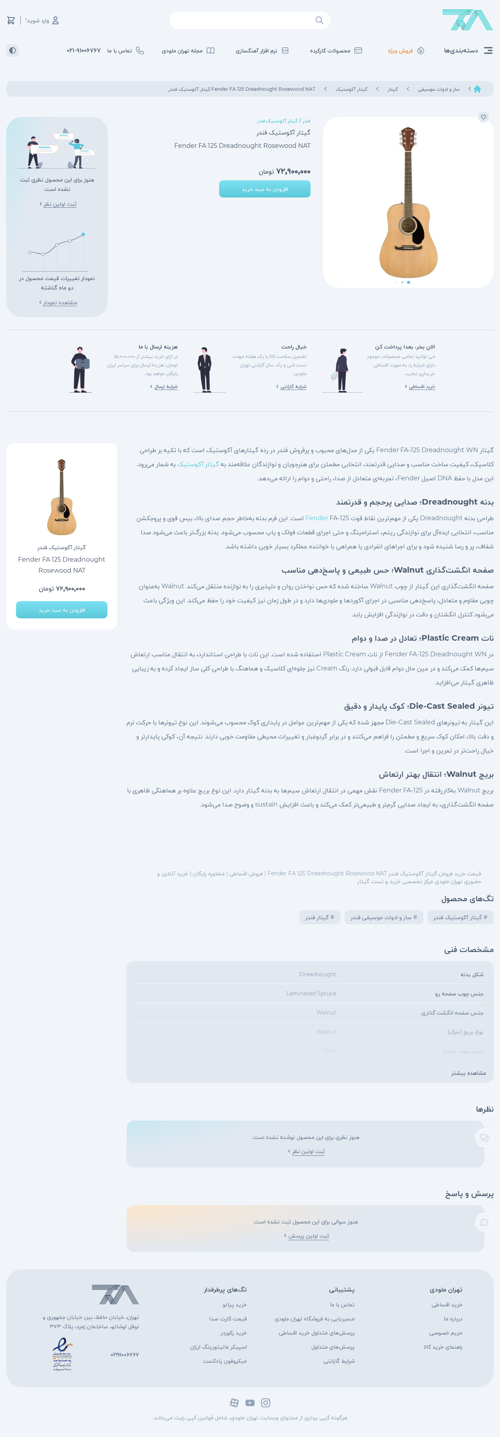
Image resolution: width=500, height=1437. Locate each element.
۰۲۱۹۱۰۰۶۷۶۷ (125, 1354)
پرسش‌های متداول (333, 1346)
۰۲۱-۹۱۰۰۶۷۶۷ (84, 50)
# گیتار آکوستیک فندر (461, 917)
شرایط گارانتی (339, 1360)
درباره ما (453, 1318)
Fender (316, 518)
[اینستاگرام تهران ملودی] (265, 1402)
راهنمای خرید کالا (442, 1346)
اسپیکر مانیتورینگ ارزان (218, 1346)
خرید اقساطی (447, 1304)
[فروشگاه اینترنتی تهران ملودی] (468, 20)
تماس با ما (342, 1304)
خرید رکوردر (234, 1332)
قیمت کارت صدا (228, 1318)
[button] (408, 282)
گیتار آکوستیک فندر (277, 121)
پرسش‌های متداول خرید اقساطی (317, 1332)
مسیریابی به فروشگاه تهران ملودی (315, 1318)
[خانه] (477, 89)
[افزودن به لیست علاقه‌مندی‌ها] (483, 116)
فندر (307, 121)
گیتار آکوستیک (198, 464)
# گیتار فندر (319, 917)
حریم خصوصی (445, 1332)
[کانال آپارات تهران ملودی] (234, 1402)
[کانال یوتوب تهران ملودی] (250, 1402)
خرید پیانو (235, 1304)
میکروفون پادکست (225, 1360)
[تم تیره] (12, 50)
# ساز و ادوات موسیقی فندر (384, 917)
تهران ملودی (446, 1289)
